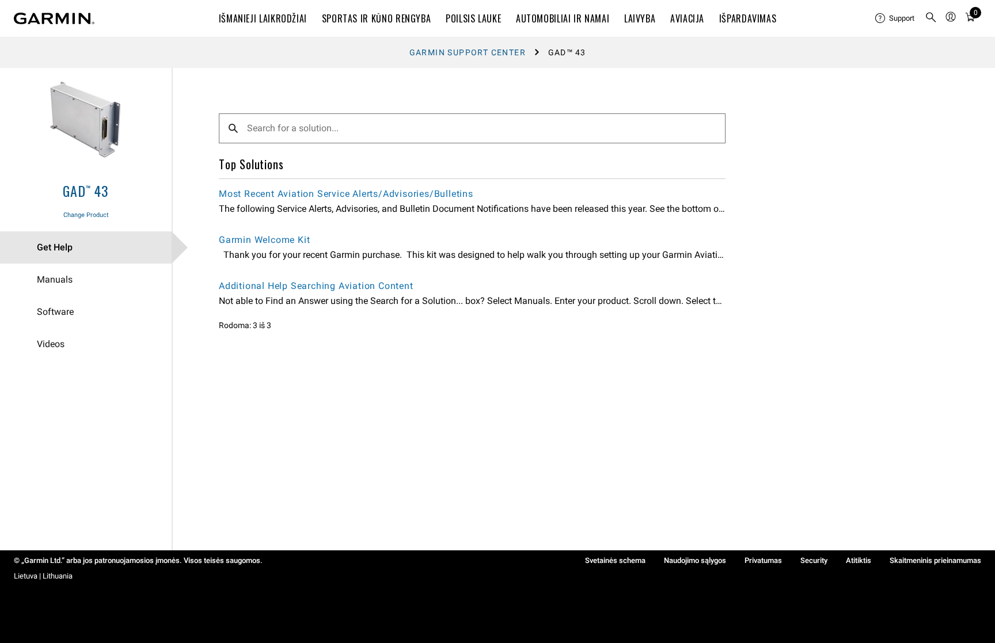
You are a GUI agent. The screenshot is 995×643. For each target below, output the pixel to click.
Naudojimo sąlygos (695, 560)
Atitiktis (858, 560)
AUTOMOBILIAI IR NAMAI (562, 18)
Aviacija (687, 18)
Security (813, 560)
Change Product (86, 215)
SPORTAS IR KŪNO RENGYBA (376, 18)
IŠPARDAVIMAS (748, 18)
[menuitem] (895, 18)
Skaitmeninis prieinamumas (935, 560)
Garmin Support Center (467, 52)
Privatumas (763, 560)
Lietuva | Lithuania (43, 576)
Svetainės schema (615, 560)
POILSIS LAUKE (473, 18)
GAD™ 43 (86, 190)
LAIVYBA (639, 18)
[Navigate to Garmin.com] (54, 18)
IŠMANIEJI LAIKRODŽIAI (263, 18)
